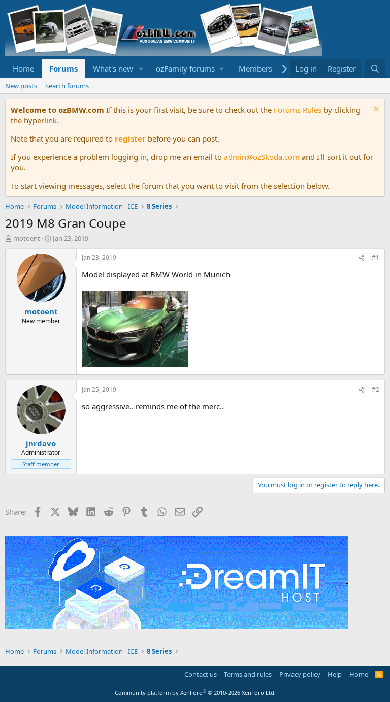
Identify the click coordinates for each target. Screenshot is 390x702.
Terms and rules (248, 674)
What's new (113, 68)
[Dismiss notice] (375, 109)
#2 (375, 389)
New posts (21, 85)
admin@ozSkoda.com (262, 157)
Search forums (67, 85)
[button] (141, 68)
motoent (26, 238)
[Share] (361, 258)
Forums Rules (297, 109)
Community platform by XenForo (195, 692)
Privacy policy (299, 674)
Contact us (200, 674)
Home (23, 68)
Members (255, 68)
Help (335, 674)
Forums (63, 68)
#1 (375, 257)
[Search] (375, 68)
